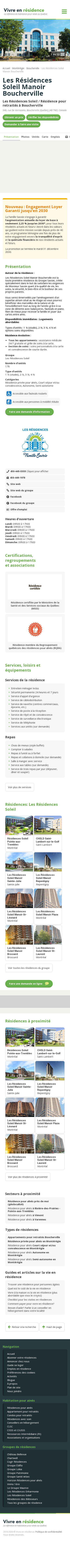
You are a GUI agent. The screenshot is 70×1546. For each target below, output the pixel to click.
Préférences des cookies (21, 1372)
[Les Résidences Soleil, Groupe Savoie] (35, 443)
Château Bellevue (17, 1454)
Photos (25, 136)
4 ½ (33, 374)
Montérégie (18, 68)
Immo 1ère (13, 1484)
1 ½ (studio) (12, 374)
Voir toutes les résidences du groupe (29, 967)
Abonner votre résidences (21, 1357)
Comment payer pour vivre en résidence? (31, 1303)
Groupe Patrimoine (17, 1473)
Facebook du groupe (22, 503)
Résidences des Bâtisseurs (22, 1499)
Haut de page (54, 1327)
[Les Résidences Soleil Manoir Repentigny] (48, 870)
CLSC (10, 1426)
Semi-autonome (44, 385)
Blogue (11, 1380)
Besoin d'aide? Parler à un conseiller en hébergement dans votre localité (29, 1309)
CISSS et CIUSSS (16, 1430)
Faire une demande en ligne (25, 983)
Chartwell (12, 1458)
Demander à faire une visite (21, 124)
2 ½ (22, 374)
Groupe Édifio (15, 1465)
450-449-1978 (17, 477)
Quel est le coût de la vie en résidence (29, 1288)
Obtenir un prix (14, 117)
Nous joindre (14, 1391)
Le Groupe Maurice (17, 1487)
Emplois (55, 136)
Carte (45, 136)
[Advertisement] (35, 166)
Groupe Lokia (14, 1469)
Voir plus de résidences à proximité (28, 1176)
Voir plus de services (19, 787)
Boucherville (32, 68)
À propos (12, 1383)
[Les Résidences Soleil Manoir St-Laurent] (48, 943)
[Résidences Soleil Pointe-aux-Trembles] (19, 833)
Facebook (16, 496)
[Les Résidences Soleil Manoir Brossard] (19, 943)
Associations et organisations (23, 1437)
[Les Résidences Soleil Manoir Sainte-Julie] (19, 870)
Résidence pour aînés (34, 1210)
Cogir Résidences (17, 1461)
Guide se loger (15, 1365)
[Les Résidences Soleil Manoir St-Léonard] (19, 906)
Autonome (28, 385)
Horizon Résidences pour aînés (24, 1480)
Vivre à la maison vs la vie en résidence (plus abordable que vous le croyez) (32, 1294)
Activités (12, 1376)
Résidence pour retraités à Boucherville (34, 103)
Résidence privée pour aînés (21, 382)
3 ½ (27, 374)
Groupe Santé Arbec (18, 1476)
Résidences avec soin (19, 1419)
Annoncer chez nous (18, 1361)
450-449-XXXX (29, 471)
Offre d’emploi (18, 509)
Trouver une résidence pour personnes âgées (34, 1284)
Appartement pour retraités (23, 1411)
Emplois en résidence (19, 1368)
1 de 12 (55, 54)
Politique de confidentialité (48, 1531)
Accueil (6, 68)
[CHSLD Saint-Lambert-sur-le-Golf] (48, 833)
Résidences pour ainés (20, 1407)
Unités (35, 136)
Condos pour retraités (19, 1415)
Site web (15, 484)
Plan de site (13, 1387)
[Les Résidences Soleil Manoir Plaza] (48, 906)
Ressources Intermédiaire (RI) (24, 1434)
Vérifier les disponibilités (43, 117)
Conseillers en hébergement (23, 1422)
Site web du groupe (21, 490)
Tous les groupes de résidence (24, 1502)
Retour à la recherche (24, 1327)
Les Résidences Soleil (20, 101)
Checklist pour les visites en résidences (30, 1299)
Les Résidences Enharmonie (23, 1491)
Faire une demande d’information (29, 411)
